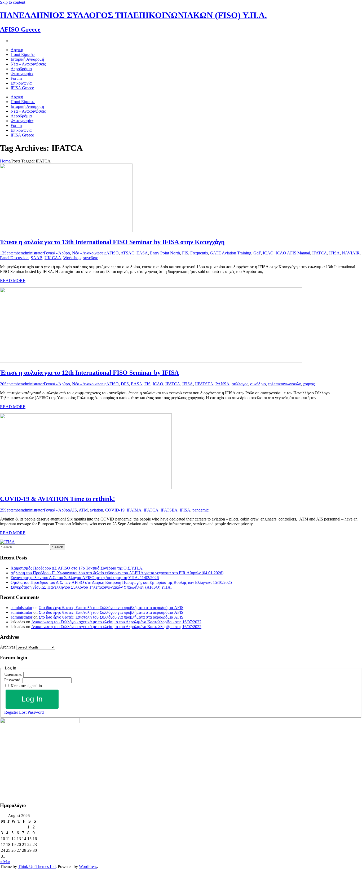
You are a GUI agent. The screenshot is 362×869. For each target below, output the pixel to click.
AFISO (112, 253)
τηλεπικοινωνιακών (284, 384)
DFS (125, 384)
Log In (32, 699)
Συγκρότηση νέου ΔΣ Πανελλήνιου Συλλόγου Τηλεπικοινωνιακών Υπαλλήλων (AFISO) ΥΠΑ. (91, 587)
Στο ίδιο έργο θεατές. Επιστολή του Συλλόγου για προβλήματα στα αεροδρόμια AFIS (111, 607)
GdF (257, 253)
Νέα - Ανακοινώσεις (89, 253)
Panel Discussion (14, 257)
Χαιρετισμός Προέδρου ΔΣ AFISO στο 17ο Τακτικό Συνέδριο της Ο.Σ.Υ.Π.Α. (77, 568)
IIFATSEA (204, 384)
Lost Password (31, 712)
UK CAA (53, 257)
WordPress (88, 866)
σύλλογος (240, 384)
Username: (13, 674)
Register (11, 712)
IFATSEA (169, 510)
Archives (7, 647)
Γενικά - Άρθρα (57, 253)
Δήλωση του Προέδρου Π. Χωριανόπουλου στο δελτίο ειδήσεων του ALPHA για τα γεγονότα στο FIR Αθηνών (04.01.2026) (117, 573)
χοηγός (309, 384)
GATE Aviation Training (230, 253)
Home (5, 161)
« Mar (5, 861)
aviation (96, 510)
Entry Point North (165, 253)
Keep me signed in (26, 685)
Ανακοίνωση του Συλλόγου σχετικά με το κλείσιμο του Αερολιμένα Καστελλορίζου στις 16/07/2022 (116, 622)
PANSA (222, 384)
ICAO (268, 253)
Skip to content (12, 2)
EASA (142, 253)
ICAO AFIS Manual (293, 253)
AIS (73, 510)
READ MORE (12, 280)
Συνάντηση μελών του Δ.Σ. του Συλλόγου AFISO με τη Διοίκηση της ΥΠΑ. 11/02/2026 (85, 577)
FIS (185, 253)
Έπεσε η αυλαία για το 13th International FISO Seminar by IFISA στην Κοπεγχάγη (112, 242)
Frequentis (199, 253)
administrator (33, 253)
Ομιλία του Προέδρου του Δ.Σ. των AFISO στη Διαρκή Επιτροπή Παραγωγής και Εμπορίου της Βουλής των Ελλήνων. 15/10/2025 (121, 582)
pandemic (200, 510)
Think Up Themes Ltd (37, 866)
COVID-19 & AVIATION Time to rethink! (57, 498)
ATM (83, 510)
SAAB (36, 257)
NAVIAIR (351, 253)
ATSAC (127, 253)
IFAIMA (134, 510)
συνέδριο (90, 257)
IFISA (334, 253)
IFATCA (319, 253)
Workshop (72, 257)
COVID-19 (115, 510)
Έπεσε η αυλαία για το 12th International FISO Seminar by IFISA (89, 372)
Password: (13, 680)
